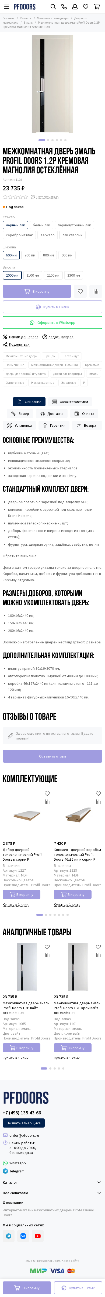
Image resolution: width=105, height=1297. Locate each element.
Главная (9, 18)
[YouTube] (38, 1236)
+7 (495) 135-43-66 (22, 1113)
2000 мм (12, 275)
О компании (13, 1202)
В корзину (24, 894)
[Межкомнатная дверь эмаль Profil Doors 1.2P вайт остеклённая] (27, 967)
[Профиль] (74, 6)
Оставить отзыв (52, 756)
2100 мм (32, 275)
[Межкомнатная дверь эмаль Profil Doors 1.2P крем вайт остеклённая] (78, 967)
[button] (41, 140)
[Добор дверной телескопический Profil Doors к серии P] (27, 813)
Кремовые (92, 365)
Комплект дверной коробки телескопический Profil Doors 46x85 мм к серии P (77, 854)
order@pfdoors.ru (24, 1135)
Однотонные (15, 383)
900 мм (67, 255)
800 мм (48, 255)
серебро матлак (19, 235)
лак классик (72, 235)
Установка (23, 425)
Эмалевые (68, 383)
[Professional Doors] (24, 6)
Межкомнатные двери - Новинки (54, 365)
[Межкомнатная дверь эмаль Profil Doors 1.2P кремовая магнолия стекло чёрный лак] (52, 84)
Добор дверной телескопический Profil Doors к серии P (22, 854)
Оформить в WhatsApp (56, 322)
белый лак (41, 225)
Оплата (88, 413)
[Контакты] (64, 6)
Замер (24, 413)
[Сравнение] (95, 291)
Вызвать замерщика (24, 1123)
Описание (33, 401)
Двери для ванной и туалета (26, 374)
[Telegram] (9, 1236)
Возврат (91, 425)
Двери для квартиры (67, 374)
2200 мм (53, 275)
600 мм (11, 255)
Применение (15, 365)
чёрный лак (15, 225)
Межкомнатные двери (53, 18)
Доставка (55, 413)
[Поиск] (53, 6)
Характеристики (74, 401)
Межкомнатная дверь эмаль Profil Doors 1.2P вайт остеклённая (26, 1008)
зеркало (48, 235)
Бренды (50, 356)
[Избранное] (80, 291)
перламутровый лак (74, 225)
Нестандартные (42, 383)
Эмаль (28, 22)
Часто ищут (71, 356)
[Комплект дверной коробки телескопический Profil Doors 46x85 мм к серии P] (78, 813)
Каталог (26, 18)
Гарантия (57, 425)
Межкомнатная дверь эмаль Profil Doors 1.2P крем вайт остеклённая (77, 1008)
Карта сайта (70, 1261)
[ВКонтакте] (23, 1236)
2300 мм (73, 275)
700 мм (29, 255)
